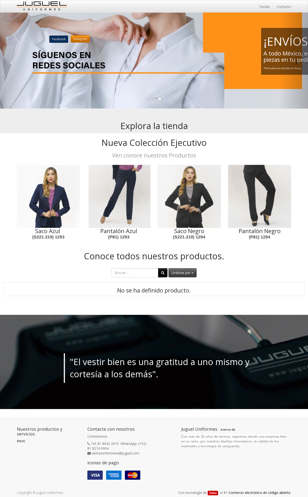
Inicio (21, 441)
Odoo (213, 493)
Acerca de (227, 429)
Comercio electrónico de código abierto (259, 492)
